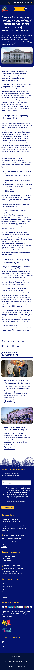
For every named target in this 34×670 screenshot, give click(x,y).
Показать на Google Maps (13, 568)
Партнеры (5, 544)
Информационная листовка (14, 535)
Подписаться (8, 507)
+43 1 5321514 (3, 2)
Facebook (7, 646)
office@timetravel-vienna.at (6, 2)
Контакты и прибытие (12, 566)
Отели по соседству (8, 541)
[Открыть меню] (31, 9)
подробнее (10, 401)
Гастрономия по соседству (11, 538)
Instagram (7, 642)
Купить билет (19, 9)
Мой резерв (32, 2)
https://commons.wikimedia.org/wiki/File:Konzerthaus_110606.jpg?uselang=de (16, 329)
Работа (4, 547)
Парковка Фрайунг (11, 571)
